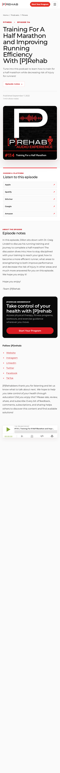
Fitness (25, 15)
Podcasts (15, 15)
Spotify (30, 192)
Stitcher (30, 199)
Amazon (30, 213)
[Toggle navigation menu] (55, 4)
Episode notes (13, 84)
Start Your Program (40, 4)
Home (6, 15)
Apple (30, 184)
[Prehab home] (10, 4)
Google (30, 206)
